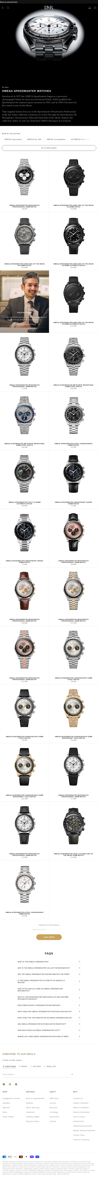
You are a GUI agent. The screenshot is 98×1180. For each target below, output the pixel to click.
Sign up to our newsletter (10, 2)
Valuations (30, 1112)
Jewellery (6, 1103)
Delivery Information (81, 1112)
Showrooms (54, 1117)
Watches (6, 1108)
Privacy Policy (79, 1135)
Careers (53, 1121)
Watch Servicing (32, 1108)
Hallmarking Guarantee (82, 1126)
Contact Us (78, 1098)
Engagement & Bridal (11, 1098)
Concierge (54, 1112)
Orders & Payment (81, 1103)
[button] (94, 8)
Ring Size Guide (32, 1121)
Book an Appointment (35, 1098)
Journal (53, 1103)
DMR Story (54, 1098)
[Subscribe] (70, 1074)
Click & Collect (79, 1117)
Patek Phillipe (8, 1117)
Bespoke (29, 1103)
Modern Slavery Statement (84, 1130)
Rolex (5, 1112)
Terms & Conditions (81, 1140)
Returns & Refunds (81, 1108)
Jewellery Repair (32, 1117)
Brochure (53, 1108)
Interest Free (78, 1121)
